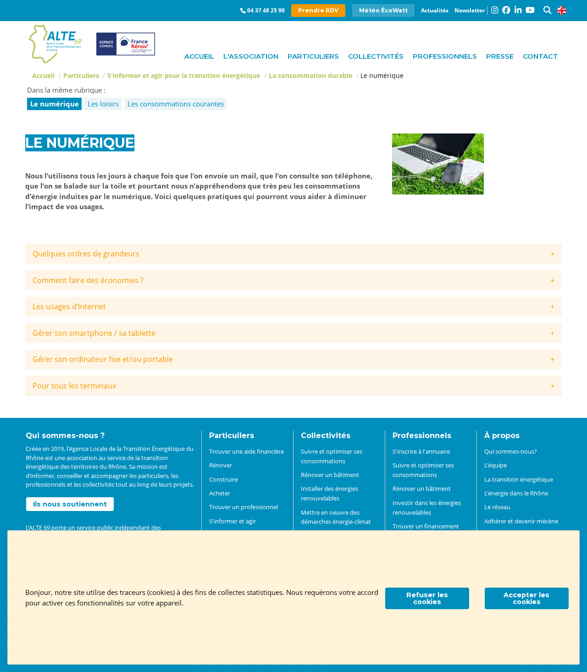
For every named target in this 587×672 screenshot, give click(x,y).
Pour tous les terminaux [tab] (74, 386)
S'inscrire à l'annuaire (421, 451)
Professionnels (445, 56)
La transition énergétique (518, 479)
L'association (250, 56)
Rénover (220, 465)
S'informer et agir (232, 521)
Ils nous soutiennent (70, 504)
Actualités (435, 10)
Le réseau (497, 507)
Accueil (199, 56)
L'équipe (495, 465)
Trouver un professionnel (243, 507)
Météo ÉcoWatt (383, 10)
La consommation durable (310, 75)
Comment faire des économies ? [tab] (88, 280)
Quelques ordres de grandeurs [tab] (86, 254)
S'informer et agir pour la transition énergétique (183, 75)
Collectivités (376, 56)
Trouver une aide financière (246, 451)
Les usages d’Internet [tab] (69, 306)
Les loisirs (103, 103)
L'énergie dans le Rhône (516, 493)
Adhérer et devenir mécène (521, 521)
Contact (540, 56)
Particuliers (313, 56)
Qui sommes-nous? (510, 451)
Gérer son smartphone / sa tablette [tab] (94, 333)
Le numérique (54, 103)
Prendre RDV (318, 10)
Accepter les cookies (526, 598)
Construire (223, 479)
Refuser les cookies (427, 598)
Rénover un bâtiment (330, 475)
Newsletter (469, 10)
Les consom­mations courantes (175, 103)
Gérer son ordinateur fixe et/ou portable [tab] (103, 359)
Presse (500, 56)
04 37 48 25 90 (266, 10)
